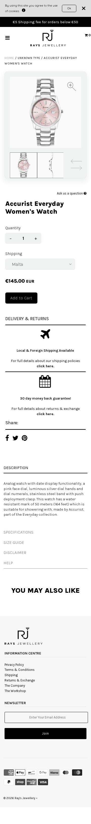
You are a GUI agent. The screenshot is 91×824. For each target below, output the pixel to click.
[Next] (76, 169)
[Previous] (76, 162)
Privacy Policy (14, 665)
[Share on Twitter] (15, 439)
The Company (15, 685)
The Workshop (15, 691)
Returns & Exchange (20, 680)
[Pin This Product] (24, 439)
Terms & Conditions (20, 670)
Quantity (12, 227)
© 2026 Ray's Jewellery (19, 798)
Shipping (13, 253)
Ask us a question (70, 193)
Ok (69, 8)
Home (9, 58)
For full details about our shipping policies (45, 361)
